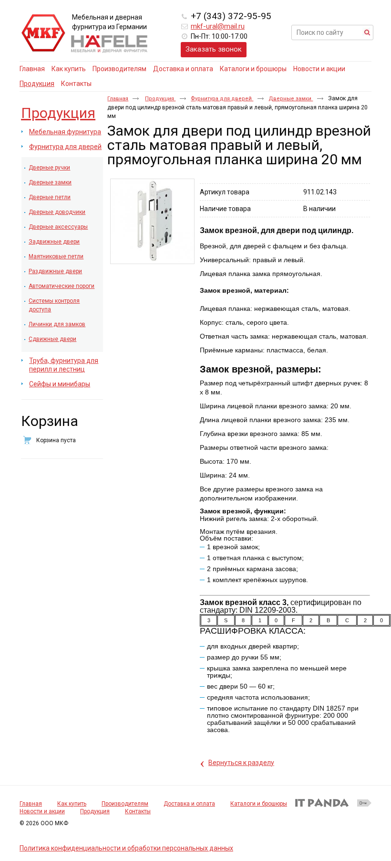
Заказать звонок (213, 49)
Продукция (37, 83)
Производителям (125, 803)
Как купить (71, 803)
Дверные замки (290, 99)
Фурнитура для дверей (222, 99)
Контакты (138, 811)
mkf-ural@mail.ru (218, 26)
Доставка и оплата (189, 803)
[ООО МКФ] (43, 33)
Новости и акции (42, 811)
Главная (117, 99)
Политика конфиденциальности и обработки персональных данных (126, 848)
